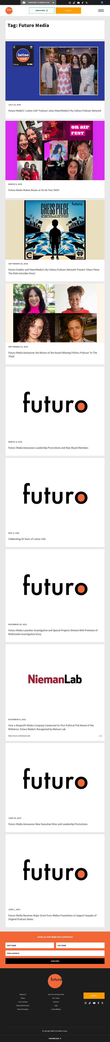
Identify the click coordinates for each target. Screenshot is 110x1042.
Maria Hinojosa (22, 1009)
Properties (54, 1038)
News (23, 998)
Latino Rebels (56, 1009)
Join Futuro (40, 10)
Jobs (56, 1005)
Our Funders (23, 1002)
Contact (56, 1002)
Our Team (56, 998)
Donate (68, 10)
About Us (23, 994)
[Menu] (101, 10)
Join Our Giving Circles (56, 994)
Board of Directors (22, 1005)
